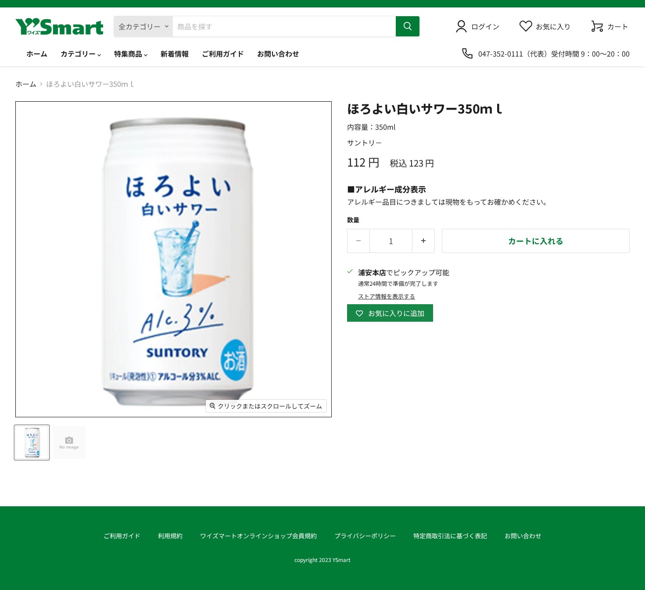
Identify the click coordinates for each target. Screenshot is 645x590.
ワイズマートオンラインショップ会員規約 (258, 535)
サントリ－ (364, 142)
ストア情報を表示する (386, 296)
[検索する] (407, 26)
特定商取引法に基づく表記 (450, 535)
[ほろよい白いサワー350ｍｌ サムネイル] (31, 442)
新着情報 (175, 53)
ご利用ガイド (223, 53)
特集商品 (129, 53)
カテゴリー (79, 53)
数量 (353, 219)
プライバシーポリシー (365, 535)
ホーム (36, 53)
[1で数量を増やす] (423, 241)
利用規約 (170, 535)
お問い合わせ (278, 53)
